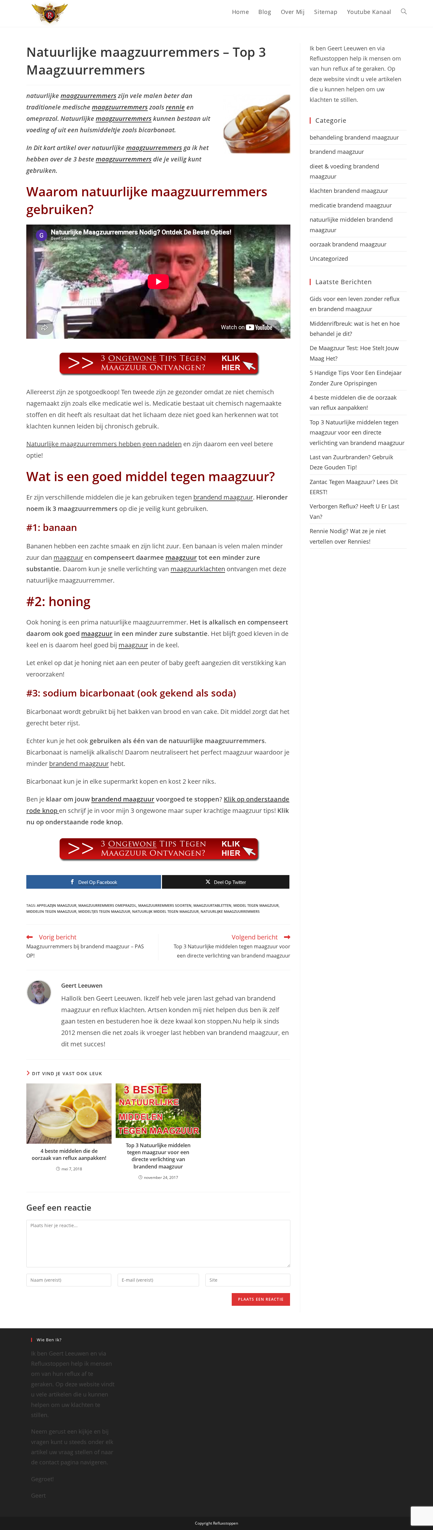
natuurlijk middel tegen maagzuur (165, 911)
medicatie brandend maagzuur (351, 205)
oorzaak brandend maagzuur (348, 244)
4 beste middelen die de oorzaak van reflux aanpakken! (69, 1154)
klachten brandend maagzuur (349, 190)
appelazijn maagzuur (56, 905)
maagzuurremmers (88, 95)
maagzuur (68, 557)
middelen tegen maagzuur (51, 911)
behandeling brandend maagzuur (354, 137)
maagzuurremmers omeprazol (107, 905)
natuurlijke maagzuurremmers (230, 911)
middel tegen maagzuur (256, 905)
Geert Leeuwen (81, 985)
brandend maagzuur (223, 497)
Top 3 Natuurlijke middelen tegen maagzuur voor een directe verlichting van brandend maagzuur (158, 1156)
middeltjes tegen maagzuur (104, 911)
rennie (175, 107)
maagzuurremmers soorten (164, 905)
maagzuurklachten (198, 569)
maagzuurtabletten (212, 905)
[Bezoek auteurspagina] (39, 991)
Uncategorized (329, 258)
